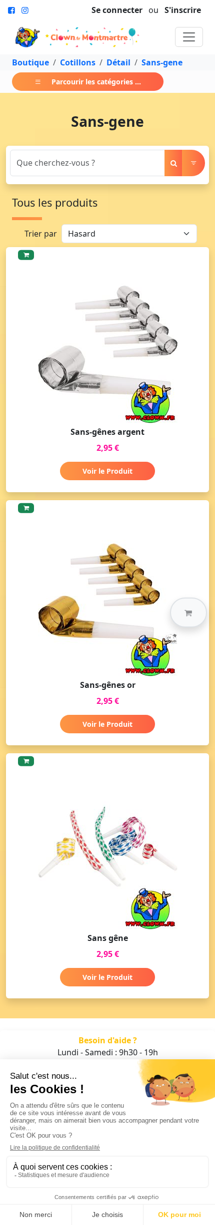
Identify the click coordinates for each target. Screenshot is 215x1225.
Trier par (40, 233)
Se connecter (117, 9)
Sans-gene (162, 62)
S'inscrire (182, 9)
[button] (188, 612)
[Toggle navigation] (189, 37)
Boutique (30, 62)
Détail (118, 62)
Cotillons (78, 62)
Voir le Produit (107, 471)
